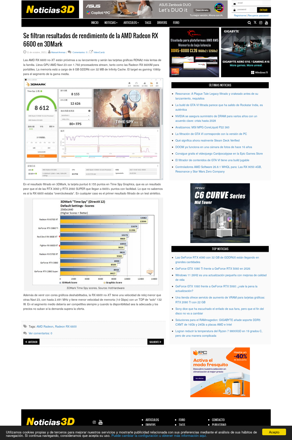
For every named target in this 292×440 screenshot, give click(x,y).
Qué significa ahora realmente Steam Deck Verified (207, 140)
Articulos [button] (130, 22)
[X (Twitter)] (255, 22)
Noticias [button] (110, 22)
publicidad (219, 424)
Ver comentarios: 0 (40, 333)
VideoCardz (99, 52)
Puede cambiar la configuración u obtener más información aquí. (159, 435)
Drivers (162, 22)
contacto (218, 420)
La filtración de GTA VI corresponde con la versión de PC (211, 134)
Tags (148, 22)
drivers (151, 424)
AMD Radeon (45, 326)
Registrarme (240, 15)
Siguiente (154, 342)
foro (182, 420)
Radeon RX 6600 (66, 326)
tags (182, 424)
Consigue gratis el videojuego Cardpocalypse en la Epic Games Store (219, 153)
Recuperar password (258, 15)
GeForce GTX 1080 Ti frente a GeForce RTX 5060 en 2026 (212, 268)
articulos (152, 420)
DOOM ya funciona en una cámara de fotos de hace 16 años (213, 147)
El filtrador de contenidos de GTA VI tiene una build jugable (212, 160)
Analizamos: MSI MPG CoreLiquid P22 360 (202, 127)
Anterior (33, 342)
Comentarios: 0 (79, 52)
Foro (176, 22)
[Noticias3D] (50, 9)
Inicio (96, 22)
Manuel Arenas (58, 52)
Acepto (274, 431)
